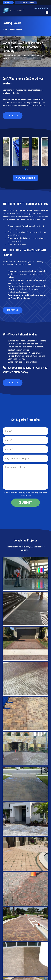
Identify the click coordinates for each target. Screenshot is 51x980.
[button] (25, 169)
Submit (25, 502)
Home (5, 29)
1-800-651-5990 (41, 8)
